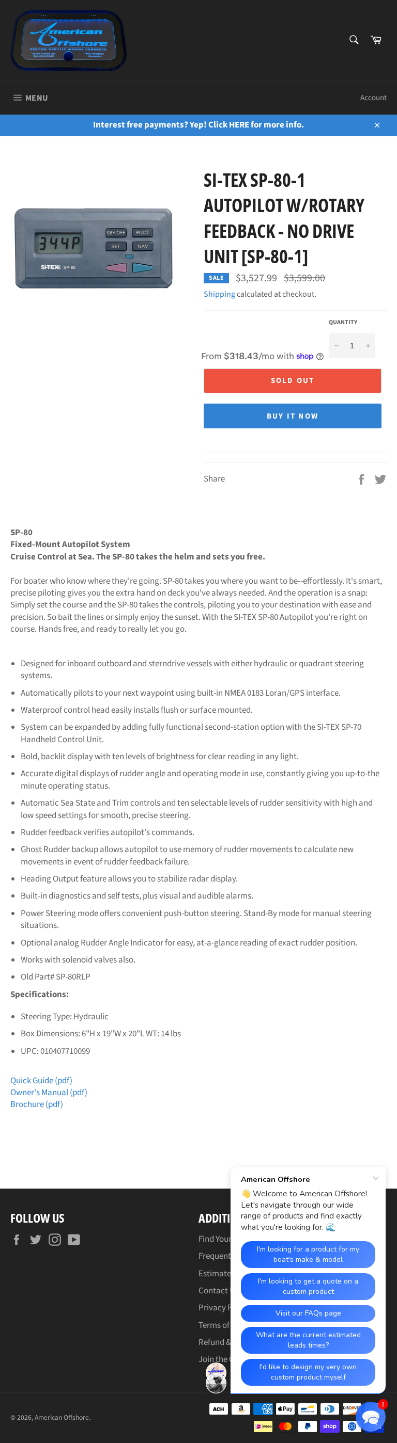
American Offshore (62, 1417)
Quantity (343, 322)
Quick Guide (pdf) (41, 1081)
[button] (371, 1417)
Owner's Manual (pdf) (48, 1092)
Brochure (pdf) (36, 1104)
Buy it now (293, 416)
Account (373, 97)
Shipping (219, 294)
